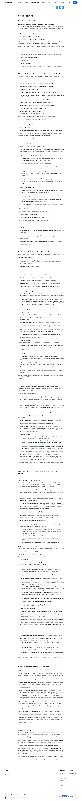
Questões (26, 2)
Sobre (55, 2)
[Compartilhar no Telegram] (60, 7)
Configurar (71, 796)
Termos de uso (72, 775)
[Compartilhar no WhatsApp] (57, 7)
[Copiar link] (54, 7)
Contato (62, 2)
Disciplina (44, 2)
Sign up (75, 2)
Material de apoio (35, 2)
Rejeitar (59, 796)
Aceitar (65, 796)
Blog (50, 2)
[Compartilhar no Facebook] (63, 7)
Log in (70, 2)
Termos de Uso (28, 797)
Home (19, 2)
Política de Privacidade (19, 797)
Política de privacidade (73, 773)
